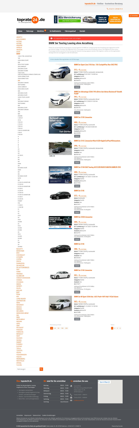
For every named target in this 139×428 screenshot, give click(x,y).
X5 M (19, 226)
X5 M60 (20, 230)
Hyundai (19, 282)
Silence (19, 338)
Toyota (19, 351)
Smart (18, 342)
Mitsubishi (20, 319)
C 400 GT (20, 118)
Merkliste (40, 31)
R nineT (20, 201)
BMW (18, 54)
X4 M (19, 219)
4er (19, 91)
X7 (18, 240)
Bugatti (19, 249)
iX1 (18, 149)
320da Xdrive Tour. (23, 76)
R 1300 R (20, 197)
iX (18, 147)
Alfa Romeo (21, 39)
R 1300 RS (20, 199)
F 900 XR (20, 134)
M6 (19, 174)
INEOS (18, 284)
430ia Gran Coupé (23, 89)
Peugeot (19, 328)
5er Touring (21, 103)
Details (77, 87)
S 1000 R (20, 205)
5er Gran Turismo (23, 101)
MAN (18, 303)
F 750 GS (20, 124)
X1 (18, 209)
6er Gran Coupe (22, 107)
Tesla (18, 348)
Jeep (17, 292)
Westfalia (20, 361)
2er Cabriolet (22, 66)
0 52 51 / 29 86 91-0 (116, 9)
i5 (18, 141)
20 (55, 328)
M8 (19, 180)
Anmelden (19, 415)
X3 (18, 213)
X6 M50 (20, 236)
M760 (19, 178)
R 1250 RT (20, 190)
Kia (17, 297)
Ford (18, 272)
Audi (18, 52)
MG (17, 315)
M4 (19, 165)
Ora (17, 326)
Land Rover (21, 299)
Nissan (19, 321)
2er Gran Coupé (22, 68)
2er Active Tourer (23, 64)
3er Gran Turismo (23, 82)
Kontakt (82, 31)
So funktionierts (55, 31)
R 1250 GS (20, 184)
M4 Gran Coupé (22, 168)
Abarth (19, 37)
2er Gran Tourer (23, 70)
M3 (19, 161)
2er (19, 62)
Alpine (18, 43)
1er (19, 58)
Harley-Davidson (23, 278)
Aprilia (19, 48)
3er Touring (21, 85)
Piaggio (19, 330)
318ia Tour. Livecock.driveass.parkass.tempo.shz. (29, 73)
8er (19, 114)
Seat (18, 336)
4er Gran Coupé (22, 95)
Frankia (19, 274)
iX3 (18, 153)
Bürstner (20, 251)
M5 (19, 172)
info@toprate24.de (79, 400)
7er (19, 112)
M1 (19, 157)
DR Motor (20, 265)
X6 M (19, 234)
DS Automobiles (22, 268)
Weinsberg (20, 359)
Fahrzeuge (29, 31)
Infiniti (19, 286)
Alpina (19, 41)
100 (62, 328)
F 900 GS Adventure (23, 130)
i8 (18, 145)
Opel (18, 324)
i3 (18, 136)
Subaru (19, 344)
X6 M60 (20, 238)
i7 (18, 143)
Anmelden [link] (135, 16)
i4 (18, 138)
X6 (18, 232)
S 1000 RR (20, 207)
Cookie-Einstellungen (48, 415)
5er (19, 99)
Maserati (20, 305)
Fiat (17, 270)
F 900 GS (20, 128)
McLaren (19, 311)
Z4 (18, 244)
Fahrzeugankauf (70, 31)
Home (20, 31)
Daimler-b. (20, 263)
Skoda (18, 340)
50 (58, 328)
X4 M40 (20, 221)
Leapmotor (20, 301)
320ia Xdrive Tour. (23, 78)
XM (19, 242)
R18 (19, 203)
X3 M (19, 215)
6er (19, 105)
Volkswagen (21, 355)
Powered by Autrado (117, 426)
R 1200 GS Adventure (24, 182)
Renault (19, 334)
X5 (18, 224)
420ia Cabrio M (22, 87)
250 (66, 328)
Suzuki (19, 346)
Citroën (19, 257)
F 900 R (20, 132)
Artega (19, 50)
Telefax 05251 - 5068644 (80, 397)
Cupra (18, 259)
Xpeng (18, 363)
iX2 (18, 151)
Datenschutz (37, 415)
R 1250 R (20, 188)
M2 (19, 159)
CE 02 (19, 120)
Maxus (19, 307)
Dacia (18, 261)
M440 (19, 170)
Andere (19, 45)
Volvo (18, 357)
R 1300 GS (20, 192)
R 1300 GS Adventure (24, 195)
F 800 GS (20, 126)
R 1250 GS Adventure (24, 186)
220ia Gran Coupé (23, 60)
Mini (18, 317)
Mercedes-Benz (22, 313)
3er (19, 80)
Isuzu (18, 288)
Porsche (19, 332)
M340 (19, 163)
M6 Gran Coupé (22, 176)
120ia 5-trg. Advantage (25, 56)
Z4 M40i (20, 246)
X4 (18, 217)
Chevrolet (20, 255)
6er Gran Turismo (23, 109)
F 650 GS (20, 122)
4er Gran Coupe (22, 93)
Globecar (20, 276)
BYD (17, 253)
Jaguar (19, 290)
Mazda (19, 309)
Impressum (27, 415)
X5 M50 (20, 228)
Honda (19, 280)
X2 (18, 211)
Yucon (19, 365)
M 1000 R (20, 155)
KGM (18, 294)
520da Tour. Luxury (24, 97)
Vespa (18, 353)
